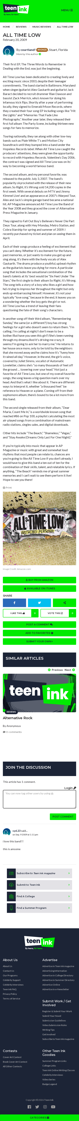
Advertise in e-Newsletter (55, 989)
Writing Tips (48, 1029)
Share (7, 595)
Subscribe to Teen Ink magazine (58, 1039)
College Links (49, 1065)
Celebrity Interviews (13, 984)
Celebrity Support (12, 980)
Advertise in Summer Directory (58, 980)
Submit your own (39, 641)
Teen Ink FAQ (9, 989)
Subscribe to (36, 873)
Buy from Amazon (40, 580)
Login (68, 788)
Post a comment (38, 624)
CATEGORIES (38, 1117)
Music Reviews (41, 26)
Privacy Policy (10, 993)
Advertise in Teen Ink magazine (58, 966)
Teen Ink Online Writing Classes (58, 1070)
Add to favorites (38, 633)
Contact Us (8, 970)
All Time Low (65, 26)
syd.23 (16, 830)
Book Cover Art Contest (15, 1061)
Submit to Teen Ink (28, 884)
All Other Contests (12, 1066)
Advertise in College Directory (57, 975)
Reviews (21, 26)
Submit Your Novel (51, 1015)
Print (8, 487)
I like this (23, 613)
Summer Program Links (54, 1061)
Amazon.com (24, 569)
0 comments (14, 732)
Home (6, 26)
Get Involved (48, 1034)
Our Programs (10, 975)
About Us (7, 966)
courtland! (28, 49)
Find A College (26, 896)
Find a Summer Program (31, 908)
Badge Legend (49, 1084)
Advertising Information (54, 970)
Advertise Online (51, 984)
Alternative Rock (17, 718)
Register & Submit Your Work (57, 1011)
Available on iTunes (40, 588)
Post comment (63, 816)
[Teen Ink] (20, 9)
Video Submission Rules (54, 1025)
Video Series (48, 1079)
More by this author (27, 54)
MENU (65, 10)
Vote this (60, 613)
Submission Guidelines (54, 1020)
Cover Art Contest (12, 1057)
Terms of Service (11, 998)
